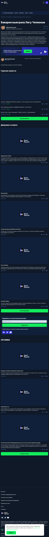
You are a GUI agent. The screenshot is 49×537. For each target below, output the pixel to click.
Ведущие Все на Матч (6, 155)
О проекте (3, 509)
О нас (2, 506)
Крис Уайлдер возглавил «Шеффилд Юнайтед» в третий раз (16, 107)
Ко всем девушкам (24, 310)
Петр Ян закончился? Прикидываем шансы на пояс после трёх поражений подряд (20, 442)
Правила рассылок (5, 503)
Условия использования (6, 497)
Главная (3, 17)
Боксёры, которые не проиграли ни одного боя (12, 370)
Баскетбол (21, 12)
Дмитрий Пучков (11, 27)
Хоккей (30, 12)
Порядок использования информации (10, 500)
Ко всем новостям (24, 118)
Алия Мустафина (5, 301)
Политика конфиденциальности (8, 494)
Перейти (28, 51)
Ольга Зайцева (4, 265)
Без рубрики (9, 17)
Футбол (16, 12)
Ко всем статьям (24, 453)
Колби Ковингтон (5, 406)
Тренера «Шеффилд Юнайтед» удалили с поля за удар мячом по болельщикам (21, 101)
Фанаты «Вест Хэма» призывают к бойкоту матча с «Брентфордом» (18, 112)
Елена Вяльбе (4, 193)
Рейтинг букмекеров (8, 12)
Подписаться (24, 325)
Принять (11, 532)
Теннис (26, 12)
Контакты (3, 491)
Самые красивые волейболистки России (11, 229)
